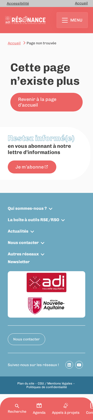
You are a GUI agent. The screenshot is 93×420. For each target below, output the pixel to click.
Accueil (81, 3)
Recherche (17, 411)
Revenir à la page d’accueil (37, 102)
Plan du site (25, 383)
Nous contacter (23, 242)
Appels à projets (66, 412)
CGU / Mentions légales (55, 383)
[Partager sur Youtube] (79, 365)
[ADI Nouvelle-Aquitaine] (46, 282)
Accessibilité (18, 3)
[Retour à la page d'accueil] (25, 20)
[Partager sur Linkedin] (69, 365)
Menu (76, 20)
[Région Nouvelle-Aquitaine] (46, 306)
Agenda (39, 412)
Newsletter (19, 261)
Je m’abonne (30, 167)
